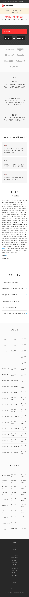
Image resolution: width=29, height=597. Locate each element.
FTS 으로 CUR (5, 369)
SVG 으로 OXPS (6, 505)
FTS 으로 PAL (5, 398)
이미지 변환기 (14, 562)
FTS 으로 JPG (5, 339)
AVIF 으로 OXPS (6, 523)
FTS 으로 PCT (15, 404)
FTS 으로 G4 (14, 452)
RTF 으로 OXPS (6, 517)
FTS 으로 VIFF (5, 434)
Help (14, 549)
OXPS (16, 195)
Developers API (14, 568)
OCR (14, 564)
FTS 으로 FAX (5, 381)
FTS (12, 195)
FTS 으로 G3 (14, 381)
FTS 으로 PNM (5, 416)
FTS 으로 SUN (15, 428)
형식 (14, 547)
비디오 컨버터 (14, 555)
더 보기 (20, 1)
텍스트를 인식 (14, 12)
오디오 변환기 (14, 557)
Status (14, 552)
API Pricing (14, 575)
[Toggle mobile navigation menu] (26, 5)
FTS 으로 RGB (5, 422)
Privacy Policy (19, 589)
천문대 (3, 248)
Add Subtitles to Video (12, 1)
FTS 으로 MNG (5, 392)
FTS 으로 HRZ (5, 386)
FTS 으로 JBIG (15, 446)
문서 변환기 (14, 560)
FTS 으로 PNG (15, 339)
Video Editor (4, 1)
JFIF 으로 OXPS (5, 499)
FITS (13, 206)
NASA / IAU (8, 255)
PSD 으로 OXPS (6, 529)
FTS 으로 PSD (15, 416)
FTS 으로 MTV (15, 392)
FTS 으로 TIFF (15, 345)
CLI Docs (14, 573)
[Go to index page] (7, 5)
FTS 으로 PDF (5, 345)
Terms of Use (9, 589)
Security (14, 545)
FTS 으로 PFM (5, 410)
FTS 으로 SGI (5, 428)
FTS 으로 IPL (14, 386)
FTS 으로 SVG (5, 363)
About (14, 542)
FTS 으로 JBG (5, 446)
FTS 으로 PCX (14, 363)
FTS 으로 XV (5, 440)
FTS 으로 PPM (5, 375)
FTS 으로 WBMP (6, 357)
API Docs (14, 570)
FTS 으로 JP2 (5, 351)
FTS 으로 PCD (5, 404)
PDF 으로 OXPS (6, 475)
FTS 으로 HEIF (5, 452)
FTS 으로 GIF (14, 357)
